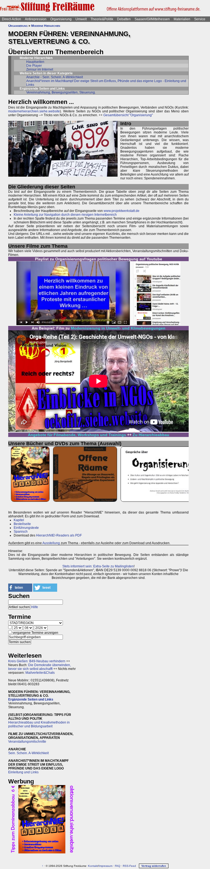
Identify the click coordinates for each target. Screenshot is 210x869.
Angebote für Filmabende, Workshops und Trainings (77, 435)
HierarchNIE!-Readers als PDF (59, 535)
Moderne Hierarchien (45, 26)
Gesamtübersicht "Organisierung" (128, 115)
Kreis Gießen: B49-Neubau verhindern (36, 661)
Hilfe (34, 607)
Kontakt (93, 865)
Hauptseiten (35, 62)
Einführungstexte (26, 528)
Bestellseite (22, 524)
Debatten (124, 19)
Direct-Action (11, 19)
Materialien (182, 19)
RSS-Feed (129, 865)
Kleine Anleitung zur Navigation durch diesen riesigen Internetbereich (65, 215)
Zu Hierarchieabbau (151, 435)
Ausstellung (51, 543)
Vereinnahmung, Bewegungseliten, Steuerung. (61, 92)
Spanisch (21, 531)
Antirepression (35, 19)
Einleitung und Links (23, 772)
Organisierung (61, 19)
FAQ (117, 865)
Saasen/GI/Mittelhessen (152, 19)
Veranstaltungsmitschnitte (27, 741)
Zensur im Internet (39, 69)
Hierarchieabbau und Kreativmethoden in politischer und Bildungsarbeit (39, 724)
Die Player (34, 66)
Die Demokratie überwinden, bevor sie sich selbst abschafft (39, 667)
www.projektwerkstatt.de (121, 211)
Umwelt (81, 19)
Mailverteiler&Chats (40, 673)
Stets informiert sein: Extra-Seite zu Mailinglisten (98, 566)
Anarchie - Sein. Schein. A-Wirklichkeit (54, 77)
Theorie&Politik (102, 19)
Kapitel (19, 520)
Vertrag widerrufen (153, 865)
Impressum (105, 865)
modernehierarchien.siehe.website (34, 111)
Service (199, 19)
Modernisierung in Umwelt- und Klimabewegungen (118, 328)
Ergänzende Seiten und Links (30, 699)
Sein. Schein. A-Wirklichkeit (28, 753)
